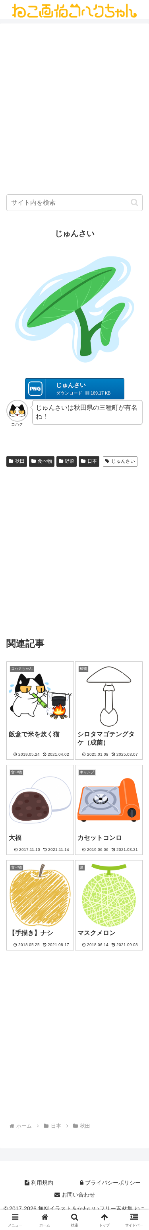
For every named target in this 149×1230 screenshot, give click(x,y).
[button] (134, 202)
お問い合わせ (77, 1194)
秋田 (20, 461)
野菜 (69, 461)
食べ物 (45, 461)
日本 (92, 461)
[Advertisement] (74, 111)
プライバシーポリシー (112, 1182)
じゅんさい (123, 461)
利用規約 (41, 1182)
